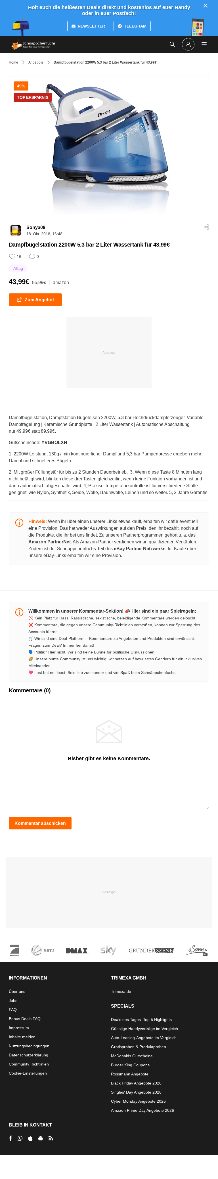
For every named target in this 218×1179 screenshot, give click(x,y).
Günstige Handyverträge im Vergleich (144, 1028)
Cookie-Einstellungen (28, 1073)
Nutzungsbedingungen (29, 1046)
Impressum (19, 1027)
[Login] (188, 44)
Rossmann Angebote (129, 1074)
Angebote (35, 62)
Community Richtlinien (29, 1064)
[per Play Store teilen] (40, 1138)
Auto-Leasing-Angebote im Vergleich (144, 1037)
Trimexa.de (121, 991)
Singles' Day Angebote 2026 (136, 1092)
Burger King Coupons (130, 1065)
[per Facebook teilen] (10, 1138)
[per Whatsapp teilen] (20, 1138)
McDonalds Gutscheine (132, 1056)
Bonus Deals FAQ (25, 1018)
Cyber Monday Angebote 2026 (138, 1101)
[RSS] (51, 1138)
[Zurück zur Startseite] (33, 44)
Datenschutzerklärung (28, 1055)
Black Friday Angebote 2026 (136, 1083)
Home (13, 62)
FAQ (13, 1009)
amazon (61, 282)
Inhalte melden (22, 1037)
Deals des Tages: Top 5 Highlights (141, 1019)
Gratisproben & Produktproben (138, 1047)
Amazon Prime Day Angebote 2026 (142, 1110)
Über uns (17, 991)
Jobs (13, 1000)
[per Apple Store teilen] (30, 1138)
